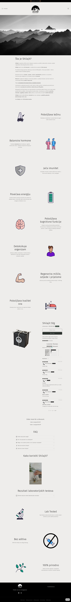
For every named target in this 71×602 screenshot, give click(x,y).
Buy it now (52, 333)
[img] (45, 361)
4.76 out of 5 (55, 346)
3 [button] (52, 410)
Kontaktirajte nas (51, 586)
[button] (2, 8)
